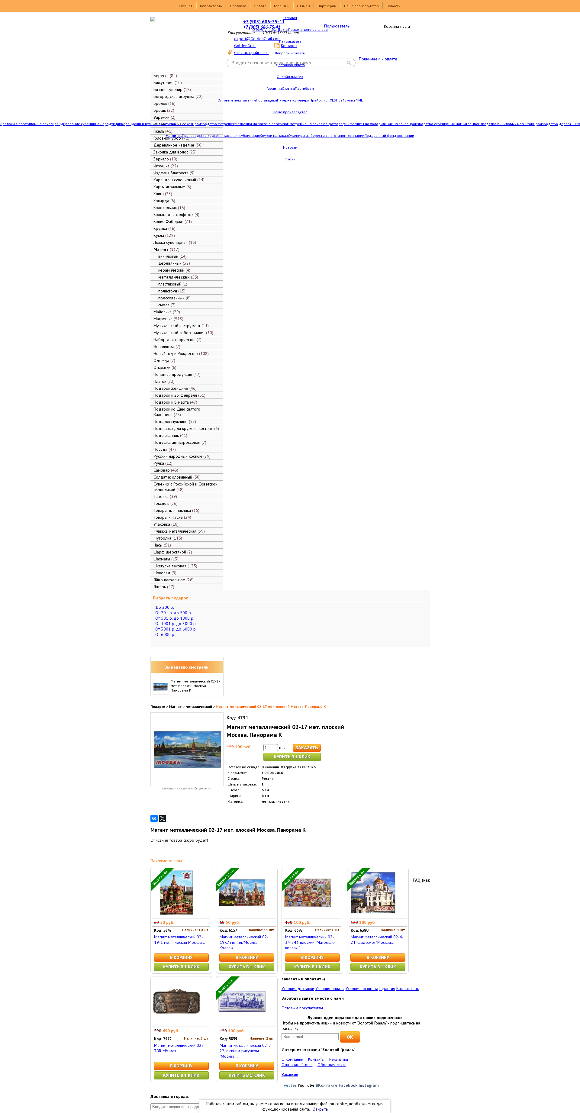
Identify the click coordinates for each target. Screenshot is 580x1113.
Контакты (280, 29)
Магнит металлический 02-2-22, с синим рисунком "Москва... (246, 1051)
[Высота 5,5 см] (242, 915)
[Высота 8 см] (176, 915)
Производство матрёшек (213, 123)
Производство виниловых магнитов (502, 123)
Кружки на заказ (274, 135)
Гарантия (387, 988)
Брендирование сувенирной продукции (86, 123)
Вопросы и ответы (290, 53)
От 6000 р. (165, 634)
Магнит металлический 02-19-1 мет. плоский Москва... (179, 939)
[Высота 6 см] (307, 915)
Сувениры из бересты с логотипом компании (326, 135)
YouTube (307, 1085)
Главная (185, 6)
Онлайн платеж (290, 76)
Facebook (349, 1085)
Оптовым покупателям (237, 100)
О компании (262, 29)
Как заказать (211, 6)
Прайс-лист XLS (323, 100)
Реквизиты (338, 1059)
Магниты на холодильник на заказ (379, 123)
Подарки (157, 706)
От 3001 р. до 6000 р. (176, 629)
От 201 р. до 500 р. (173, 612)
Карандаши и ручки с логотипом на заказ (156, 123)
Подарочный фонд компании (389, 135)
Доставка (238, 6)
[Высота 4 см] (242, 1024)
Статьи (290, 159)
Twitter (290, 1085)
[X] (162, 818)
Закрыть (320, 1109)
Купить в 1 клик (292, 757)
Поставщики (266, 100)
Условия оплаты (329, 988)
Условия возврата (362, 988)
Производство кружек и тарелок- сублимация (221, 135)
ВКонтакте (326, 1085)
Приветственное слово (308, 29)
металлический (198, 706)
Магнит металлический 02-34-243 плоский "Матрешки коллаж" (310, 942)
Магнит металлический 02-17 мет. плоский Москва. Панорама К (195, 685)
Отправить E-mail (297, 1064)
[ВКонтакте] (154, 818)
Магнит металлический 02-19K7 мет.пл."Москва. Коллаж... (244, 942)
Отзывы (303, 6)
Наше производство (361, 6)
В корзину (181, 957)
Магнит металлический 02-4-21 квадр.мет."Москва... (377, 939)
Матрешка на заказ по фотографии (319, 123)
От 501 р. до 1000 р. (174, 618)
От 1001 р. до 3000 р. (176, 623)
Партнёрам (327, 6)
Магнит (175, 706)
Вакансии (290, 1074)
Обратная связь (331, 1064)
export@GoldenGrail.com (257, 38)
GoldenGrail (245, 45)
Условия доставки (298, 988)
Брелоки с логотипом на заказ (26, 123)
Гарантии (281, 6)
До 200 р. (164, 607)
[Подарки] (182, 44)
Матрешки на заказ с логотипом (262, 123)
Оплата (260, 6)
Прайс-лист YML (349, 100)
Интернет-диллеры (293, 100)
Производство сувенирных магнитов (440, 123)
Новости (393, 6)
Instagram (369, 1085)
